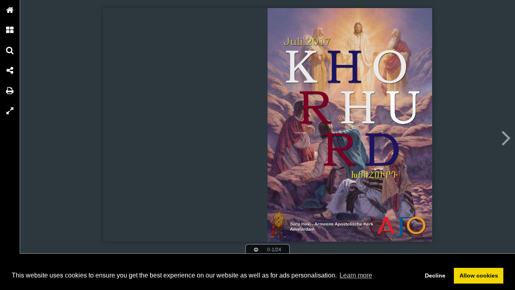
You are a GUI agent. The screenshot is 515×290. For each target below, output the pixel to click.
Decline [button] (435, 275)
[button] (10, 10)
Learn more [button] (356, 275)
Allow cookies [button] (478, 275)
